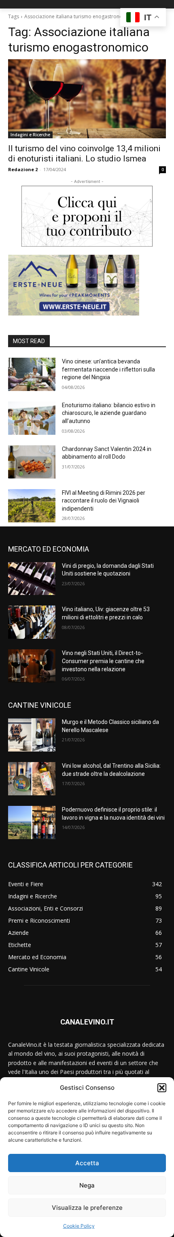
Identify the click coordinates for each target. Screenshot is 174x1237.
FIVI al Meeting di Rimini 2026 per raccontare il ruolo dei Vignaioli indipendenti (103, 501)
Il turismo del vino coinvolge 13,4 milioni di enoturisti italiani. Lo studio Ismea (84, 153)
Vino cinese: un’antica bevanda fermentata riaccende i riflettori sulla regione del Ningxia (108, 369)
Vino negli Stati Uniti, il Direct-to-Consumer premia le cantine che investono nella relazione (103, 661)
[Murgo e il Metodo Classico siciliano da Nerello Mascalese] (31, 735)
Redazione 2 (23, 169)
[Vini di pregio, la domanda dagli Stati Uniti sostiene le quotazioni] (31, 578)
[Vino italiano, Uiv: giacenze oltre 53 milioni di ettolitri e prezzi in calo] (31, 622)
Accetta (87, 1163)
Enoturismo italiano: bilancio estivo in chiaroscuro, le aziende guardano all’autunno (108, 413)
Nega (87, 1185)
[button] (162, 1088)
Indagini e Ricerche (30, 134)
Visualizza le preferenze (87, 1207)
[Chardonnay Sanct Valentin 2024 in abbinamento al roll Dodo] (31, 462)
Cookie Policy (79, 1226)
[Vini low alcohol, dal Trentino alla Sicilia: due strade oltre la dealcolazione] (31, 778)
